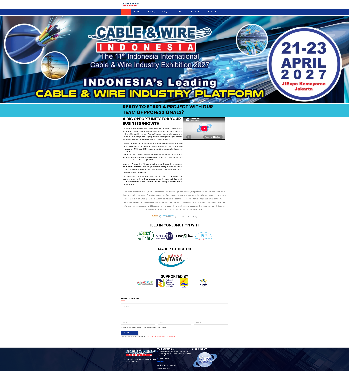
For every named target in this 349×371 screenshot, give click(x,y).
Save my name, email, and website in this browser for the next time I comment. (145, 327)
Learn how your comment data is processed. (161, 336)
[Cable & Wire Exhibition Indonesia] (130, 4)
